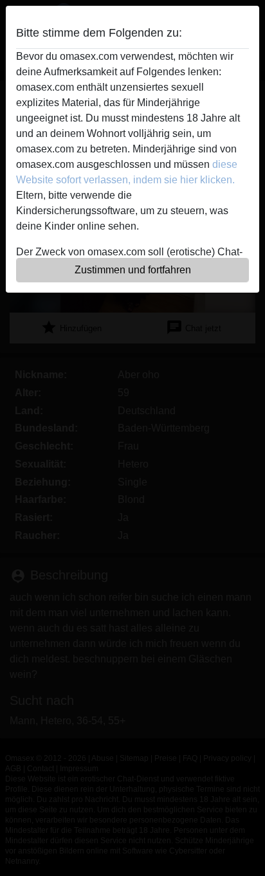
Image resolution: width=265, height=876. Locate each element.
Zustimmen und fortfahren (133, 269)
